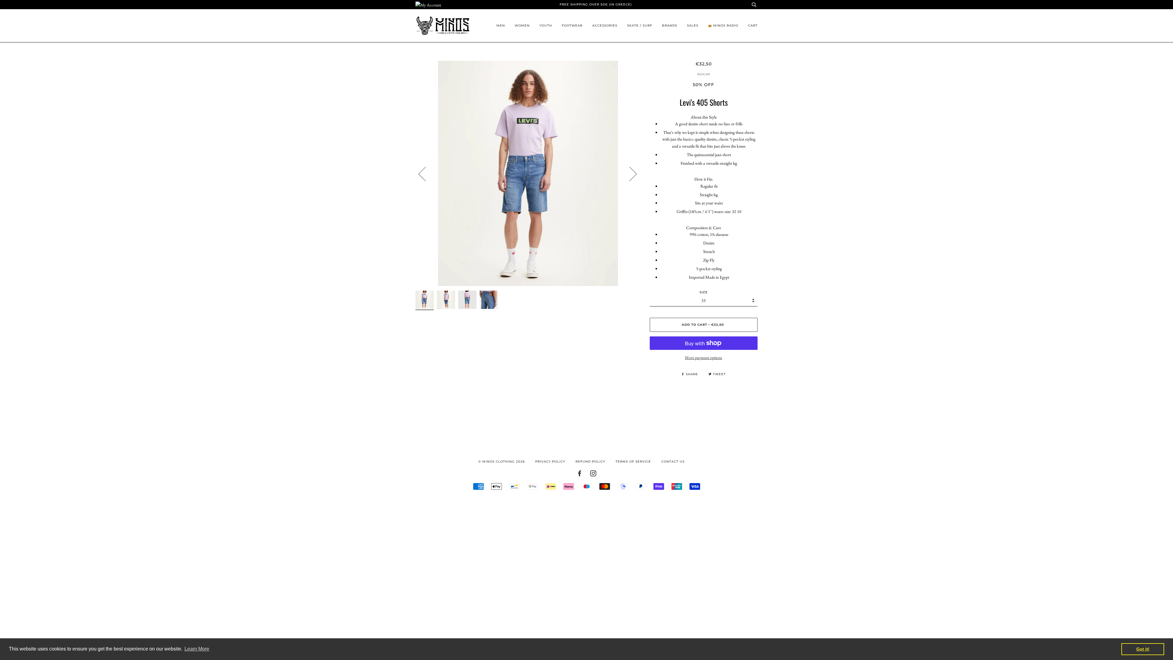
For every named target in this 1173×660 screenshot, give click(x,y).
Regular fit (709, 186)
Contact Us (673, 461)
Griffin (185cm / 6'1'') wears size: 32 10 (709, 211)
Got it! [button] (1142, 649)
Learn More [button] (197, 648)
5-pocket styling (709, 268)
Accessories (604, 25)
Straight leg (709, 194)
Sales (692, 25)
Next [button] (629, 173)
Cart (753, 25)
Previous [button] (425, 173)
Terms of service (633, 461)
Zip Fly (708, 260)
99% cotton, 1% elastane (708, 234)
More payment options (703, 357)
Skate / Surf (639, 25)
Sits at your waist (709, 203)
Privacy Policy (550, 461)
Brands (669, 25)
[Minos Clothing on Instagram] (593, 474)
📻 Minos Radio (723, 25)
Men (500, 25)
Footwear (572, 25)
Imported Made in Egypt (709, 277)
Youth (545, 25)
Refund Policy (590, 461)
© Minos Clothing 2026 (501, 461)
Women (522, 25)
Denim (708, 243)
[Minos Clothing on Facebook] (579, 474)
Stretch (709, 251)
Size (704, 292)
